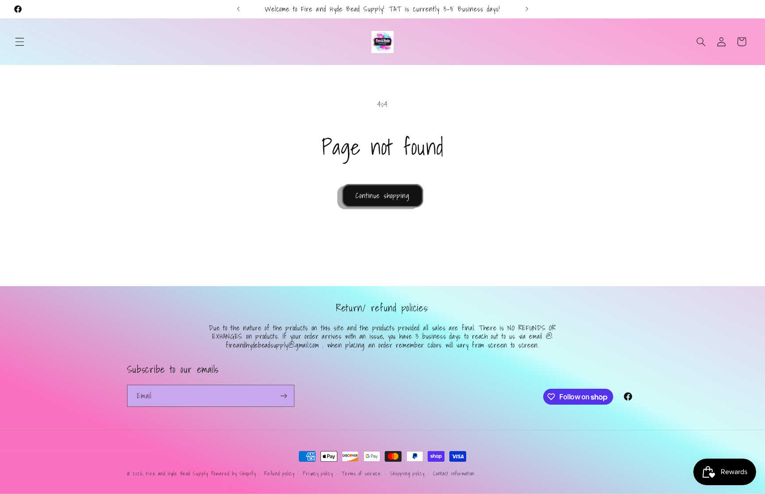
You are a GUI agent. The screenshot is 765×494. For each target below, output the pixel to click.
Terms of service (361, 473)
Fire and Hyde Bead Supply (177, 473)
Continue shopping (382, 195)
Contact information (454, 473)
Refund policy (279, 473)
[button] (19, 41)
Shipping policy (407, 473)
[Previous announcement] (238, 9)
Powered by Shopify (233, 473)
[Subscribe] (283, 395)
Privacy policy (317, 473)
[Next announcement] (527, 9)
